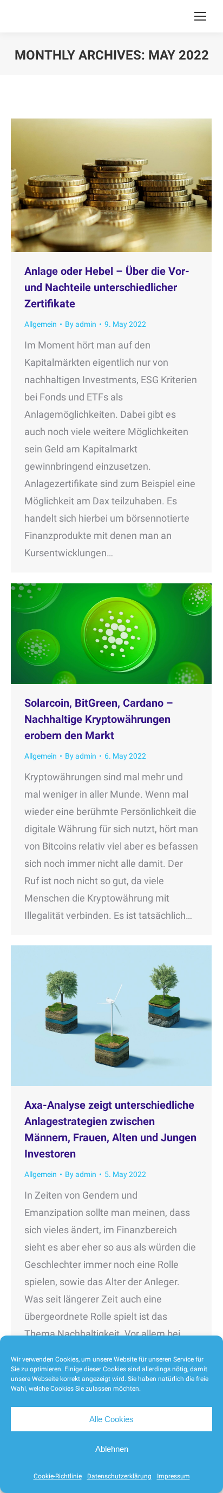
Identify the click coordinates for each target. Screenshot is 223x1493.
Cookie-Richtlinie (58, 1476)
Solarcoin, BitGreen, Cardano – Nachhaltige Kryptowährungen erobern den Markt (98, 719)
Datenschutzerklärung (119, 1476)
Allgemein (40, 324)
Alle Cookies (111, 1419)
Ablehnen (111, 1448)
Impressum (173, 1476)
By (80, 324)
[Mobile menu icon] (200, 16)
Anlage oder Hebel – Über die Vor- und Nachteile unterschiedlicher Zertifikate (106, 287)
